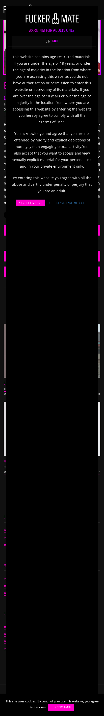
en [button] (49, 41)
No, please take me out (67, 203)
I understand (61, 707)
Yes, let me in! (30, 203)
